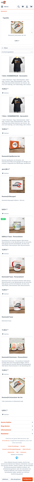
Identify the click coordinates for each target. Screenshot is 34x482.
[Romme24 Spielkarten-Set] (17, 145)
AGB (17, 452)
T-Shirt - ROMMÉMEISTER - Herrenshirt (15, 116)
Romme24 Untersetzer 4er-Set (17, 35)
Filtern (5, 48)
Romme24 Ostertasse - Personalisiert (14, 357)
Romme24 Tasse (7, 317)
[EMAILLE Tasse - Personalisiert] (17, 225)
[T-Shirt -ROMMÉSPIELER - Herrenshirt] (17, 64)
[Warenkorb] (31, 6)
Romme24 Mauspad (9, 196)
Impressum (23, 452)
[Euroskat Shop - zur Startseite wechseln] (3, 2)
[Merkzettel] (22, 6)
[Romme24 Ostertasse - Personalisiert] (17, 346)
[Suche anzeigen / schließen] (18, 6)
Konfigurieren (27, 479)
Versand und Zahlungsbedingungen (11, 449)
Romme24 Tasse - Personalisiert (13, 277)
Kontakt (23, 446)
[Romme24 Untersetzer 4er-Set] (17, 27)
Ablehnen (5, 479)
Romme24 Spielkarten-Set (11, 156)
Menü (6, 7)
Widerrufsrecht (27, 449)
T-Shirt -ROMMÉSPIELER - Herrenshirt (14, 76)
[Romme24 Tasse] (17, 305)
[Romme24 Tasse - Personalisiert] (17, 265)
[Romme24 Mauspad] (17, 185)
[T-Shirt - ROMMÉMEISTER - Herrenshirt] (17, 105)
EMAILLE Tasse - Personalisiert (12, 237)
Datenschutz (11, 452)
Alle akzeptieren (16, 479)
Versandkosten (6, 440)
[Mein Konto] (27, 6)
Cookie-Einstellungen (13, 446)
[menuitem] (4, 6)
